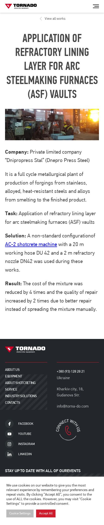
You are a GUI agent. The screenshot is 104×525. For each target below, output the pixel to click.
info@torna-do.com (73, 406)
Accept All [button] (46, 513)
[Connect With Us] (68, 430)
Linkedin (25, 454)
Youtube (24, 434)
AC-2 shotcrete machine (31, 244)
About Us (12, 370)
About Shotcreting (20, 383)
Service (11, 389)
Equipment (13, 376)
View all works (55, 18)
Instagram (26, 444)
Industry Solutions (21, 396)
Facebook (25, 424)
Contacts (12, 402)
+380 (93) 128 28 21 (71, 371)
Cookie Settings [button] (20, 513)
